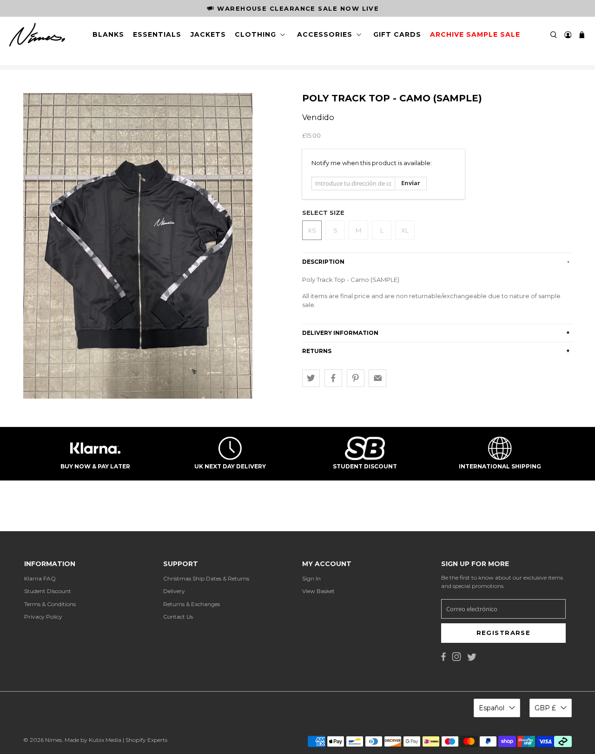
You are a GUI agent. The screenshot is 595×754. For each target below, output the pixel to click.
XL (405, 230)
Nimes (53, 739)
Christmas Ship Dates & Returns (206, 578)
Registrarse (503, 632)
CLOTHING (255, 34)
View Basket (318, 590)
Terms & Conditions (50, 604)
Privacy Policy (43, 616)
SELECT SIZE (323, 212)
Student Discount (47, 590)
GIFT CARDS (397, 34)
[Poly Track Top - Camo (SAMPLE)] (137, 246)
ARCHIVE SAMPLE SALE (475, 34)
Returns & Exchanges (191, 604)
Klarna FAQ (40, 578)
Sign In (311, 578)
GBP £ (545, 708)
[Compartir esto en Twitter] (311, 378)
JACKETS (208, 34)
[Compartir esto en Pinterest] (355, 378)
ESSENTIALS (157, 34)
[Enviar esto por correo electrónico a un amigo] (377, 378)
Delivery (174, 590)
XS (312, 230)
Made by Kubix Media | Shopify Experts (116, 739)
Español (491, 708)
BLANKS (108, 34)
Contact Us (178, 616)
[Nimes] (37, 35)
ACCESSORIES (324, 34)
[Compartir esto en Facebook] (333, 378)
